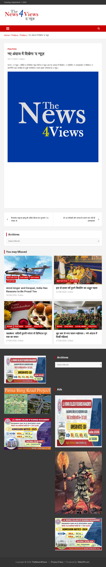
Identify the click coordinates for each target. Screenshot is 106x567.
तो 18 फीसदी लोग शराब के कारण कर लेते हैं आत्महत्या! (79, 219)
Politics (12, 49)
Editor (22, 59)
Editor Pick (12, 277)
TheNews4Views (39, 562)
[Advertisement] (53, 183)
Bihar (9, 326)
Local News (80, 326)
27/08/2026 (61, 292)
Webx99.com (83, 562)
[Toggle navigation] (7, 28)
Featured (24, 277)
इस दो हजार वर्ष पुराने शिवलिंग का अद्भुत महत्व (76, 288)
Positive (11, 281)
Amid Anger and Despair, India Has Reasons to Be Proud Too (26, 289)
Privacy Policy (57, 562)
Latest (28, 326)
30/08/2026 (11, 295)
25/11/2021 (13, 59)
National (35, 277)
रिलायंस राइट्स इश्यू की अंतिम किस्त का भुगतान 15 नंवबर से (29, 219)
